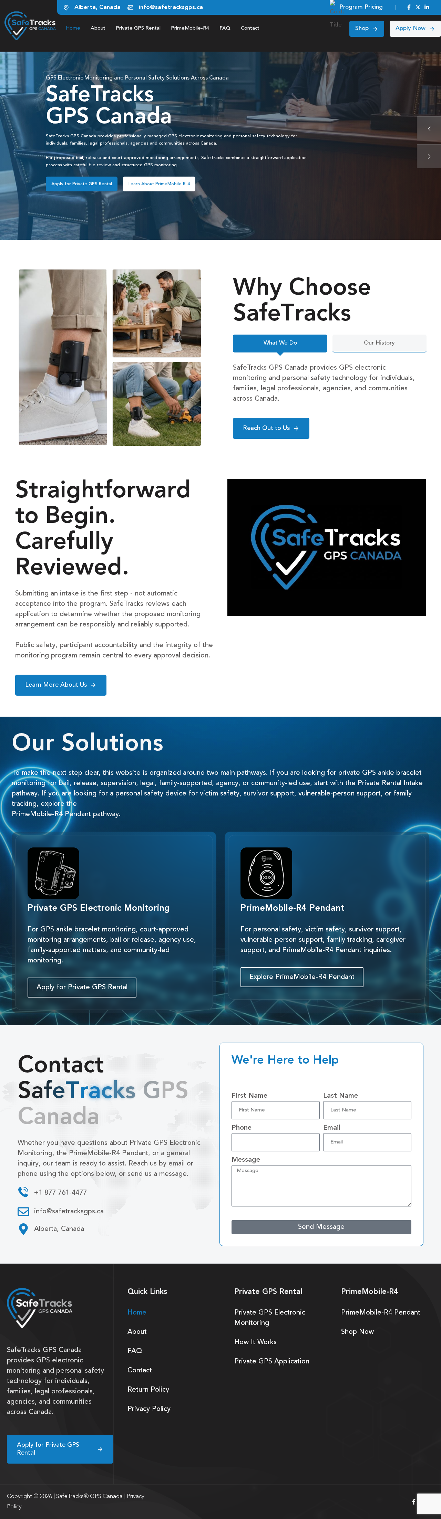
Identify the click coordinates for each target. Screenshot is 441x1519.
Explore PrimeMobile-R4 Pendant (302, 977)
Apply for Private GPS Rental (81, 180)
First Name (249, 1096)
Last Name (340, 1096)
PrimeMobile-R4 (190, 28)
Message (246, 1160)
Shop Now (357, 1332)
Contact (250, 28)
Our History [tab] (379, 343)
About (98, 28)
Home (73, 28)
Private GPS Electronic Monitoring (269, 1318)
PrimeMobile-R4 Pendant (380, 1312)
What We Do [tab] (280, 343)
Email (331, 1128)
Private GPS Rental (138, 28)
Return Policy (148, 1389)
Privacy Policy (149, 1409)
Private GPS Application (271, 1361)
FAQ (224, 28)
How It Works (142, 180)
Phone (242, 1128)
